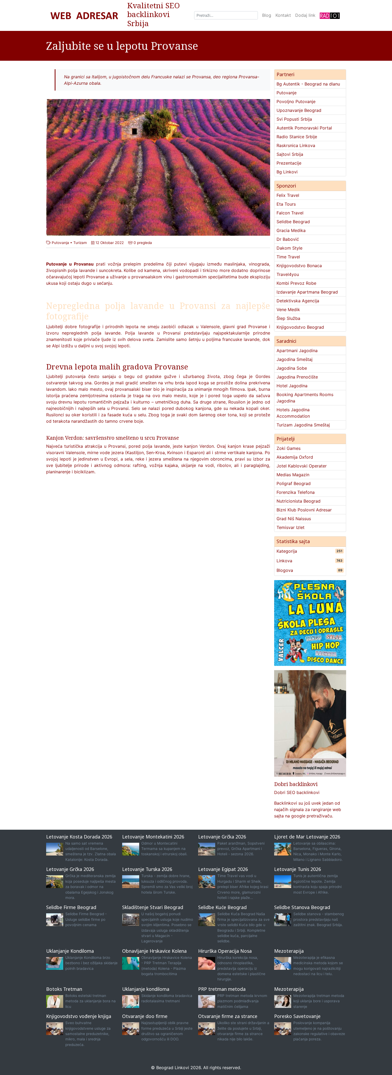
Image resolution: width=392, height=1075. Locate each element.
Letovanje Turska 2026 (147, 869)
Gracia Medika (291, 230)
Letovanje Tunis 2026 (297, 869)
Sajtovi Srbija (290, 154)
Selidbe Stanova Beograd (302, 907)
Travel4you (288, 274)
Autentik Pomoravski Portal (304, 128)
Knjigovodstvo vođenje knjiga (78, 1016)
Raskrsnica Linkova (296, 145)
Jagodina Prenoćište (297, 377)
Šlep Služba (288, 318)
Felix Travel (288, 195)
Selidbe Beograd (293, 221)
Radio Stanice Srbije (297, 136)
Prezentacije (289, 163)
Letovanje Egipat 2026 (223, 869)
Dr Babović (288, 239)
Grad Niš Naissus (294, 518)
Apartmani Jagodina (297, 350)
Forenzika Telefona (296, 492)
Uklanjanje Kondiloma (70, 951)
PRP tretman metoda (222, 989)
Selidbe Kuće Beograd (222, 907)
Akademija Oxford (295, 457)
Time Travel (288, 256)
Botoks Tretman (64, 989)
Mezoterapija (289, 951)
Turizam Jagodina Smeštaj (303, 424)
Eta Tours (286, 204)
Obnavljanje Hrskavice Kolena (154, 951)
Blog (266, 15)
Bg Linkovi (287, 171)
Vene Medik (288, 309)
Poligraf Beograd (294, 483)
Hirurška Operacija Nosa (225, 951)
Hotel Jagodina (292, 385)
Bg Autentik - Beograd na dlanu (308, 84)
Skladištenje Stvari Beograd (152, 907)
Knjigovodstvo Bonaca (299, 265)
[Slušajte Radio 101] (330, 15)
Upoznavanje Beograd (299, 110)
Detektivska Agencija (298, 300)
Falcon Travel (290, 212)
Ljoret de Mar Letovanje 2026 (307, 836)
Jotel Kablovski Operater (302, 466)
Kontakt (283, 15)
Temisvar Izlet (291, 527)
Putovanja (60, 243)
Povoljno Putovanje (296, 101)
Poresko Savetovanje (297, 1016)
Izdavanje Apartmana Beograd (307, 292)
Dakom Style (289, 248)
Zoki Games (289, 448)
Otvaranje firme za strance (227, 1016)
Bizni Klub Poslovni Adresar (304, 509)
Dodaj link (305, 15)
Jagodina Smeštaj (295, 359)
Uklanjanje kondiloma (145, 989)
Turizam (80, 243)
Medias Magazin (293, 474)
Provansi (172, 333)
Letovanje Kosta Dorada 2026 (79, 836)
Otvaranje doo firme (144, 1016)
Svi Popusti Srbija (294, 119)
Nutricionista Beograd (299, 501)
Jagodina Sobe (292, 368)
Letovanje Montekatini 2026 (153, 836)
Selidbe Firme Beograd (71, 907)
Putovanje (287, 92)
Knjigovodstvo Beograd (300, 327)
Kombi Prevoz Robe (296, 283)
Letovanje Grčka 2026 (222, 836)
